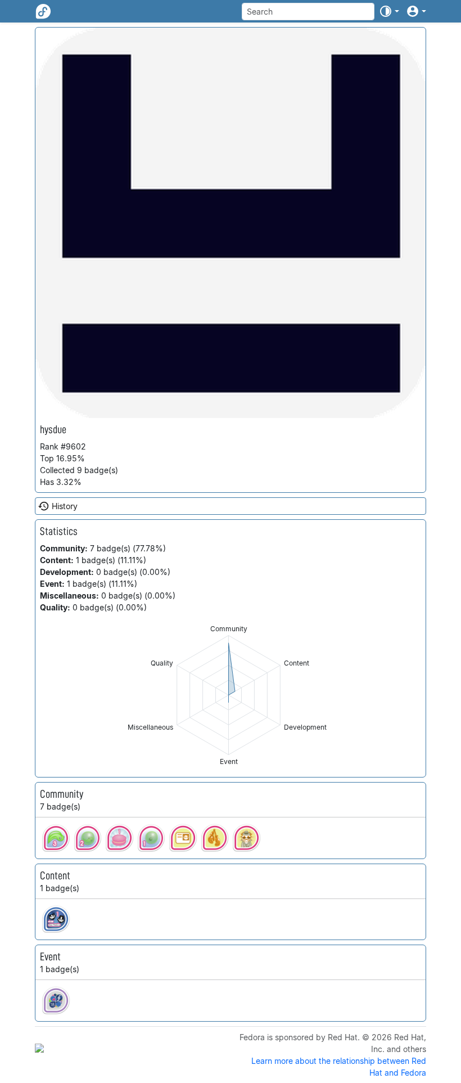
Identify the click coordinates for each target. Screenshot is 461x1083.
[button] (389, 11)
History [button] (65, 506)
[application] (228, 695)
